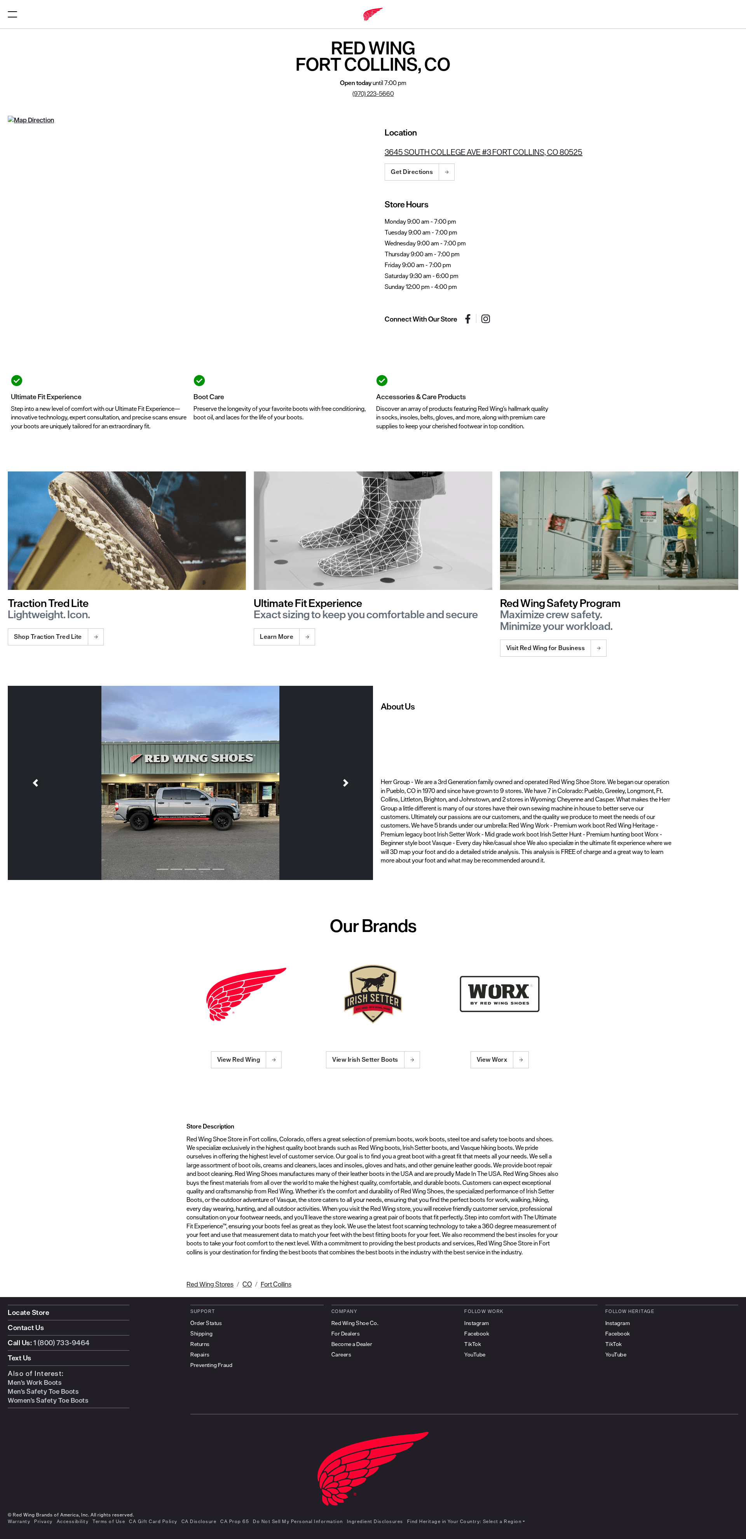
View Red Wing (238, 1059)
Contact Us (26, 1327)
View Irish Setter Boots (365, 1059)
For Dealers (345, 1333)
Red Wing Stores (210, 1284)
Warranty (19, 1521)
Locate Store (28, 1312)
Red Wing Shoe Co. (355, 1323)
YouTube (475, 1354)
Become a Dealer (352, 1344)
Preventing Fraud (211, 1365)
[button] (35, 783)
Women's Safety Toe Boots (48, 1400)
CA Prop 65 (234, 1521)
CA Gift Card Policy (153, 1521)
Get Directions (412, 172)
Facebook (476, 1333)
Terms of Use (108, 1521)
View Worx (492, 1059)
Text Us (19, 1357)
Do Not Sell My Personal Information (298, 1521)
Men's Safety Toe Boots (43, 1391)
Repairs (200, 1354)
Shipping (201, 1333)
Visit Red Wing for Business (545, 648)
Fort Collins (276, 1284)
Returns (200, 1344)
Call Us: (49, 1342)
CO (247, 1284)
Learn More (276, 636)
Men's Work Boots (34, 1382)
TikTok (472, 1344)
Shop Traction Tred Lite (48, 636)
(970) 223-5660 (373, 93)
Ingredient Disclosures (375, 1521)
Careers (341, 1354)
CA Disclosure (199, 1521)
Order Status (206, 1323)
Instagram (476, 1323)
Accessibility (73, 1521)
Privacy (43, 1521)
